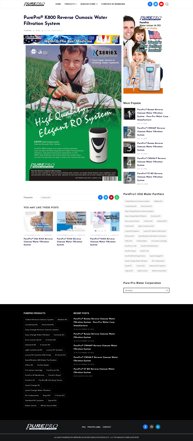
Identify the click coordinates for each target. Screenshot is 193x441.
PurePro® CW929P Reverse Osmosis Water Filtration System (151, 131)
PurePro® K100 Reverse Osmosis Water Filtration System (69, 242)
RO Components (158, 261)
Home (58, 4)
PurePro (28, 31)
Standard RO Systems (157, 266)
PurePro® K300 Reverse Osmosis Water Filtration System (103, 242)
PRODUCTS (69, 4)
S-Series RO (140, 266)
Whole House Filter (159, 271)
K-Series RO (46, 197)
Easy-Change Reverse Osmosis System (139, 211)
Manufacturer (88, 4)
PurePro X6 (144, 251)
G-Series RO (148, 221)
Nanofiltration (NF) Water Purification (152, 236)
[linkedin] (158, 426)
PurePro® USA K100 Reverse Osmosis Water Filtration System (38, 242)
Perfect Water (142, 241)
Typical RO (129, 271)
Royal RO (128, 266)
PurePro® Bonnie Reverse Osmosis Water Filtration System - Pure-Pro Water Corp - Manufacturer (95, 322)
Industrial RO (162, 221)
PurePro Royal (130, 251)
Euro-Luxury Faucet (132, 221)
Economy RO (155, 216)
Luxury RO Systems (132, 231)
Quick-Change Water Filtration (136, 261)
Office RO (128, 241)
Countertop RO (130, 206)
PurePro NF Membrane (149, 246)
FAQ (84, 427)
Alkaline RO (158, 201)
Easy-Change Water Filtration (135, 216)
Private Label (94, 427)
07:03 (38, 31)
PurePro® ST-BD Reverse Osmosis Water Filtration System (150, 177)
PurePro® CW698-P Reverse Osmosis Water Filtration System (151, 161)
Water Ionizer (143, 271)
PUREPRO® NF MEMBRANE (113, 4)
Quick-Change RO (156, 256)
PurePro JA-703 (130, 246)
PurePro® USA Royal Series (135, 256)
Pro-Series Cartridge (159, 241)
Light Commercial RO (146, 226)
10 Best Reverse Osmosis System (137, 201)
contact (107, 427)
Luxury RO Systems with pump (155, 231)
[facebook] (145, 426)
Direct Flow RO (146, 206)
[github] (151, 426)
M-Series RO (129, 236)
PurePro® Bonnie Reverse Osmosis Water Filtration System (150, 146)
